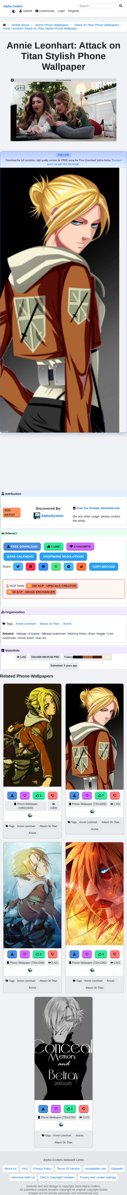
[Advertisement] (63, 461)
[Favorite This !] (25, 796)
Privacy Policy (42, 1168)
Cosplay (34, 633)
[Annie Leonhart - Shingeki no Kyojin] (32, 785)
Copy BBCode (104, 566)
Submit (27, 11)
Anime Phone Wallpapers (52, 25)
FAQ (25, 1168)
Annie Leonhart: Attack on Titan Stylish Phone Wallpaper (40, 28)
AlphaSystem (52, 516)
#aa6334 (88, 657)
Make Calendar (20, 556)
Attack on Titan (49, 623)
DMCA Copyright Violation (57, 1177)
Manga (21, 633)
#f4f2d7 (106, 657)
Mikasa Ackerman (53, 633)
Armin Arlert (26, 638)
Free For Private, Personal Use (98, 508)
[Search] (121, 6)
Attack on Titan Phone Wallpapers (97, 25)
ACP (13, 585)
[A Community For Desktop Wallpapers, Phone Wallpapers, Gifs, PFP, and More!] (4, 25)
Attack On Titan (48, 826)
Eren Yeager (96, 633)
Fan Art (40, 638)
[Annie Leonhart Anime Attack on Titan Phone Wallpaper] (63, 1099)
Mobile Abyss (20, 25)
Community (46, 11)
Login (61, 11)
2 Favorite (82, 546)
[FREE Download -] (12, 796)
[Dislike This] (53, 796)
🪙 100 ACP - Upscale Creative (51, 585)
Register (73, 11)
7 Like (55, 546)
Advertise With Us (23, 1177)
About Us (10, 1168)
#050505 (78, 657)
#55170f (97, 657)
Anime (67, 623)
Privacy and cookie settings (98, 1177)
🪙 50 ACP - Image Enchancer (31, 592)
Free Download (23, 546)
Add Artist (9, 512)
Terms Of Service (68, 1168)
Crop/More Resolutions (63, 556)
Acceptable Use (95, 1168)
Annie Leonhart (26, 623)
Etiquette (117, 1168)
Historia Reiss (76, 633)
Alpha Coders (13, 6)
